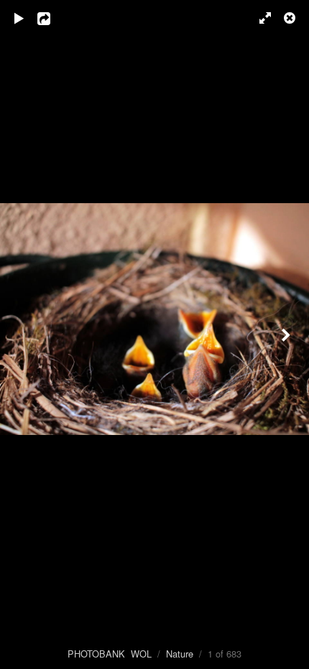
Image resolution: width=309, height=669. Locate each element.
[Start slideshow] (19, 18)
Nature (179, 653)
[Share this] (54, 18)
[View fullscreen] (258, 18)
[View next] (287, 334)
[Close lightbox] (291, 18)
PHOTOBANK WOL (110, 653)
